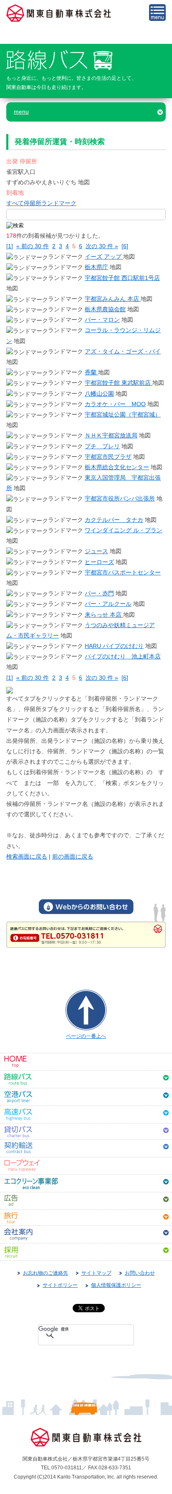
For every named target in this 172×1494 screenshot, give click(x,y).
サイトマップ (96, 1273)
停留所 (32, 203)
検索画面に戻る (26, 856)
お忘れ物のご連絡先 (45, 1273)
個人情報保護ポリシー (116, 1285)
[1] (9, 246)
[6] (124, 246)
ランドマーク (58, 203)
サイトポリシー (60, 1285)
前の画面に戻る (72, 856)
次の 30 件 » (102, 246)
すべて (15, 203)
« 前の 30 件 (32, 246)
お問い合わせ (140, 1273)
